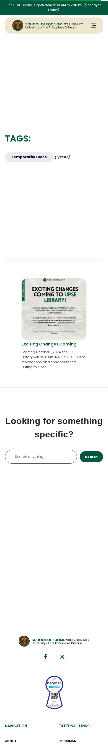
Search (91, 457)
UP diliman (67, 741)
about (11, 741)
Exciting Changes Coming (49, 344)
